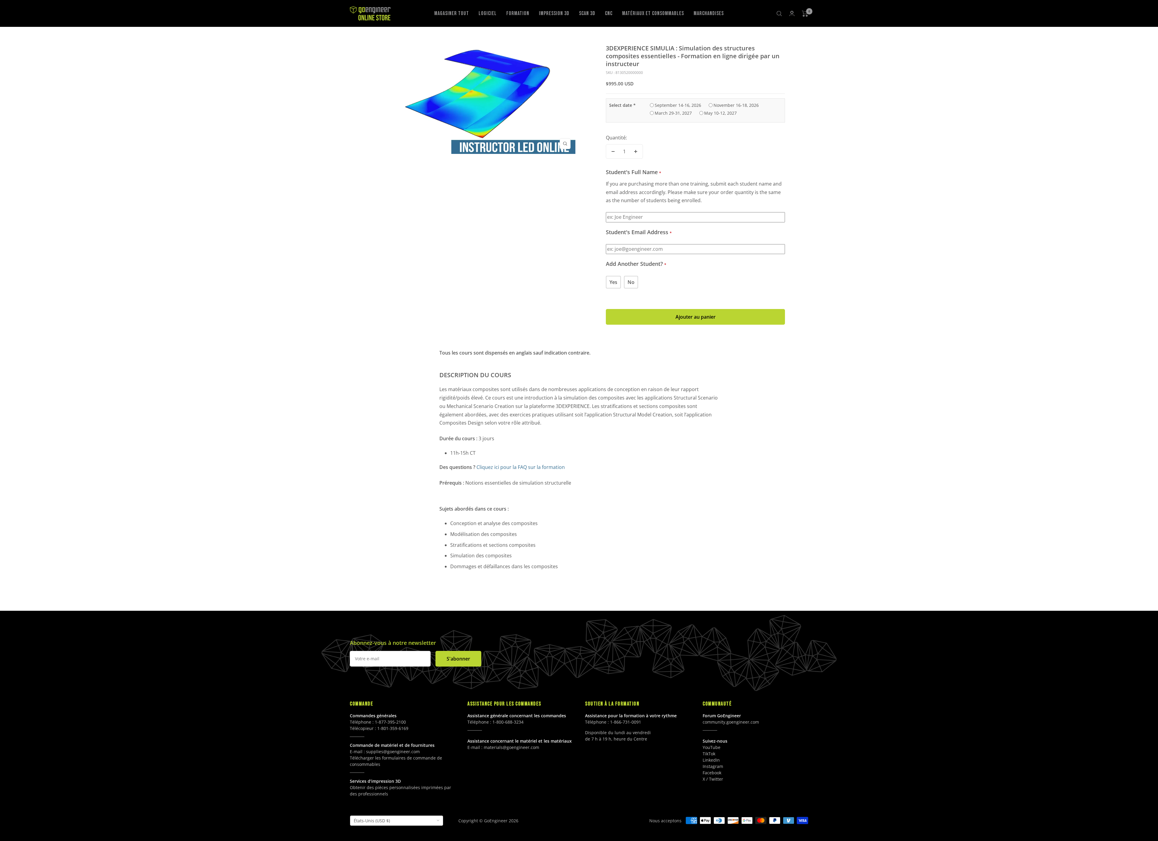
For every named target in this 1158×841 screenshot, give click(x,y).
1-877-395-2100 (390, 722)
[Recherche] (779, 13)
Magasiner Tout (451, 13)
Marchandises (709, 13)
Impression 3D (554, 13)
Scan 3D (587, 13)
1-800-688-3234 (508, 722)
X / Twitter (713, 779)
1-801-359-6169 (392, 728)
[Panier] (805, 14)
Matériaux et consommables (653, 13)
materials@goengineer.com (511, 747)
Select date (622, 105)
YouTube (711, 747)
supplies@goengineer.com (393, 751)
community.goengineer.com (731, 722)
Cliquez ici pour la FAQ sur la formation (520, 467)
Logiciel (488, 13)
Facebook (712, 773)
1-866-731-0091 (625, 722)
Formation (517, 13)
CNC (608, 13)
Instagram (713, 766)
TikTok (709, 754)
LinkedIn (711, 760)
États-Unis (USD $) (372, 820)
